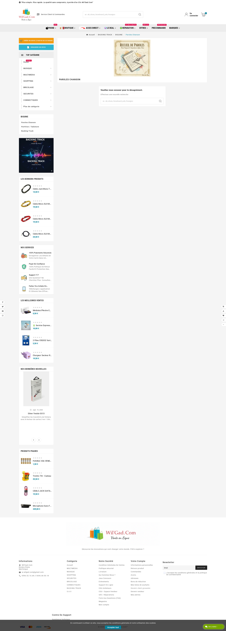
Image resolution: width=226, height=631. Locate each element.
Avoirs (133, 575)
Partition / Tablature (30, 127)
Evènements (104, 582)
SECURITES (71, 578)
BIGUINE (24, 116)
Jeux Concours (105, 578)
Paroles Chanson (28, 122)
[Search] (140, 14)
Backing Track (27, 131)
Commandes (136, 572)
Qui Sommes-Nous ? (107, 575)
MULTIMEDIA (72, 568)
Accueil (70, 565)
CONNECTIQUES (73, 585)
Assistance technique (61, 619)
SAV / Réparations (106, 595)
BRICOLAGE (72, 582)
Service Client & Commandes (53, 14)
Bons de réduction (138, 582)
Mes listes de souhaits (140, 585)
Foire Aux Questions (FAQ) (110, 598)
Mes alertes (135, 595)
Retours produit (137, 568)
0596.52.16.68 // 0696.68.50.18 (35, 576)
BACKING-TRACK (74, 588)
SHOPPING (71, 575)
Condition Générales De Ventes (112, 565)
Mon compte (104, 605)
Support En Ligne (106, 585)
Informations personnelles (142, 565)
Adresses (134, 578)
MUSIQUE (71, 572)
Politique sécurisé (106, 568)
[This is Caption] (36, 155)
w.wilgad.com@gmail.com (33, 572)
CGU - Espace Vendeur (108, 591)
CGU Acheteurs (105, 588)
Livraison (103, 572)
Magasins (103, 601)
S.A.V (69, 591)
